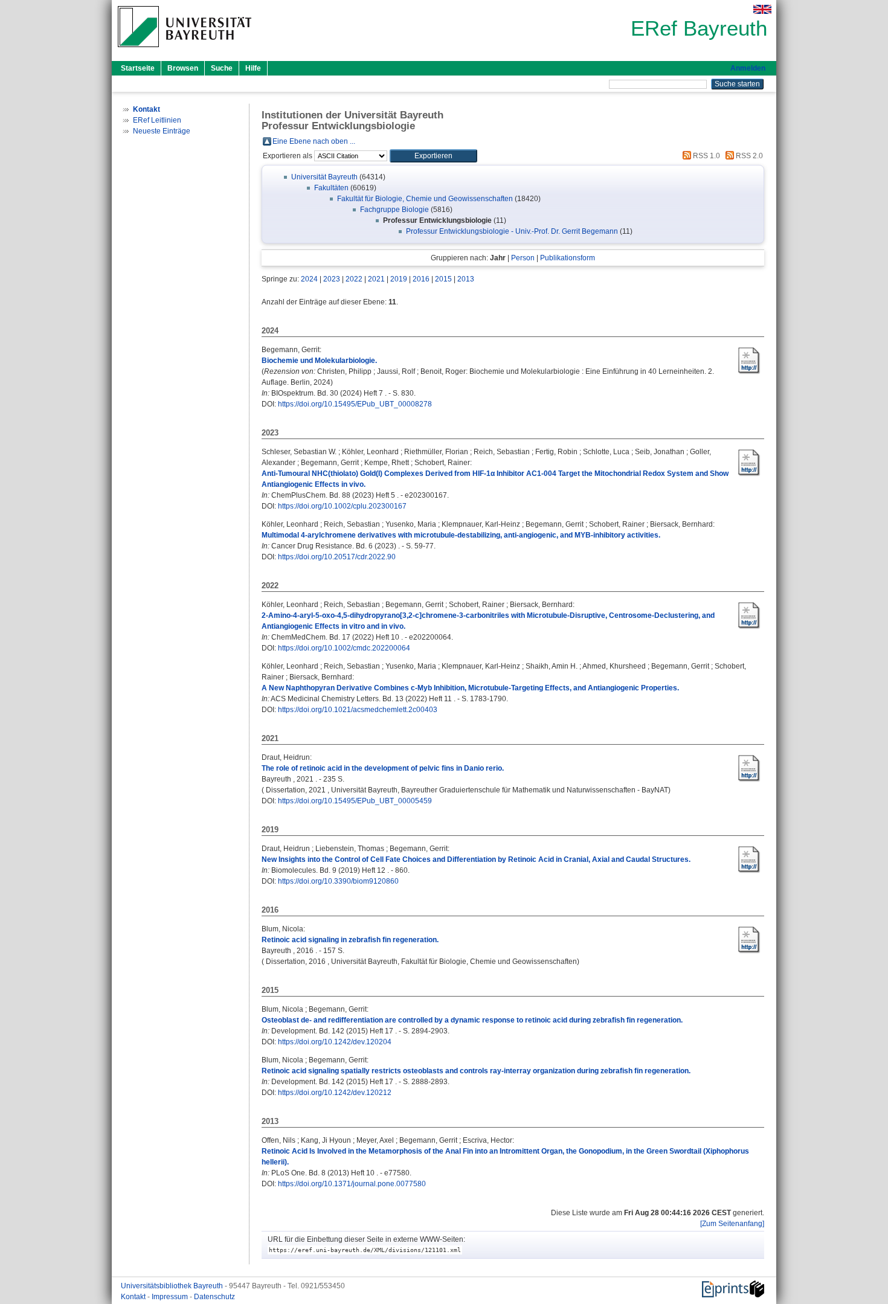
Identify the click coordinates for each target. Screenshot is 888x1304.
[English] (762, 9)
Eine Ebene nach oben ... (313, 141)
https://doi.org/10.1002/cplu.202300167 (342, 506)
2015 (443, 279)
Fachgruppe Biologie (394, 209)
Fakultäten (331, 188)
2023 (331, 279)
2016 (421, 279)
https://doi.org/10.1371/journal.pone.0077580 (352, 1184)
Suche (222, 68)
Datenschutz (214, 1297)
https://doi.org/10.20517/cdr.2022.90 (337, 557)
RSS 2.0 (748, 156)
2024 (309, 279)
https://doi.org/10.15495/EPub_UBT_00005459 (355, 801)
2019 (398, 279)
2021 (376, 279)
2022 (354, 279)
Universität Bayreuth (324, 177)
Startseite (138, 68)
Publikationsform (567, 258)
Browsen (182, 68)
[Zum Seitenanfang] (732, 1223)
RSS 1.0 (705, 156)
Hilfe (253, 68)
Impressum (171, 1297)
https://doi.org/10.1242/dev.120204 (334, 1042)
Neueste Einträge (161, 131)
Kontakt (134, 1297)
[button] (433, 155)
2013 (465, 279)
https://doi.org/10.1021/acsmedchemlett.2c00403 (357, 709)
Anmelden (747, 68)
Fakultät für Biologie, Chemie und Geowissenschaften (425, 198)
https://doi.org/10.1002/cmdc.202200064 (344, 648)
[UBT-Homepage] (184, 51)
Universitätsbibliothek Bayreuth (173, 1286)
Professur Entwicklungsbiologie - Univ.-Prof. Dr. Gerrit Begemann (512, 231)
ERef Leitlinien (157, 120)
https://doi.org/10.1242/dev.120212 (334, 1092)
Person (523, 258)
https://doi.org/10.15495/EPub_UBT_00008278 (355, 404)
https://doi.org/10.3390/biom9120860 (338, 881)
